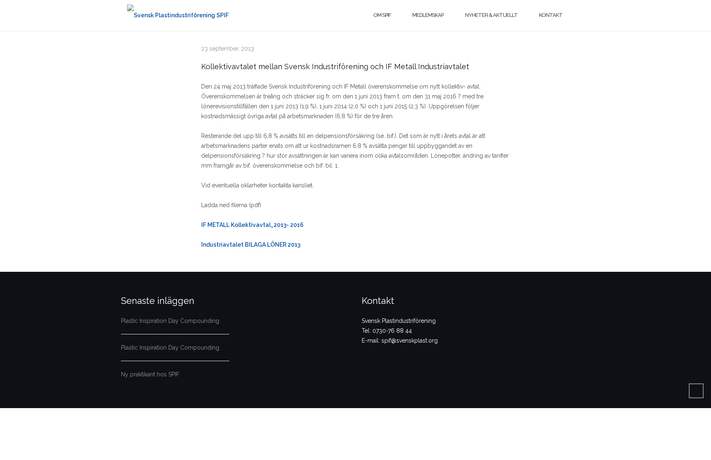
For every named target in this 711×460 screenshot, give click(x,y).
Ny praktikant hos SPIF (150, 374)
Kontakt (550, 15)
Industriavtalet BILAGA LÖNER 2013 (250, 244)
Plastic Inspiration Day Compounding (170, 321)
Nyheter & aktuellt (491, 15)
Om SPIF (382, 15)
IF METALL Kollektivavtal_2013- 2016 (252, 225)
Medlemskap (428, 15)
